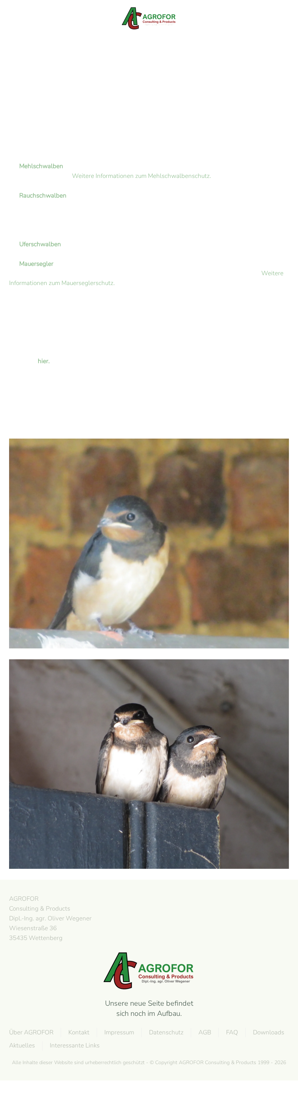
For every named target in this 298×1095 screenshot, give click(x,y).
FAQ (232, 1032)
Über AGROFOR (31, 1032)
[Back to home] (149, 18)
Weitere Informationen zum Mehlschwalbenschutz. (141, 176)
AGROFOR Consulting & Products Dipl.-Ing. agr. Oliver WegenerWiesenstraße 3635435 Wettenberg (50, 918)
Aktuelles (22, 1045)
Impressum (119, 1032)
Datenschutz (166, 1032)
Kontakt (78, 1032)
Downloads (268, 1032)
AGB (204, 1032)
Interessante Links (75, 1045)
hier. (44, 361)
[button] (12, 18)
